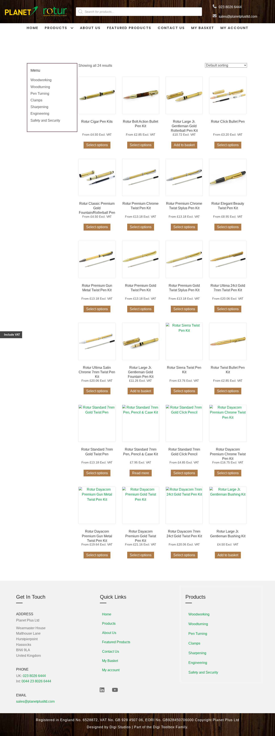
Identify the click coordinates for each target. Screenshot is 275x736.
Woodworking (41, 80)
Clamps (36, 100)
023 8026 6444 (230, 7)
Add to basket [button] (184, 145)
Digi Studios (120, 727)
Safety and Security (45, 120)
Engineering (40, 113)
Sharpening (39, 107)
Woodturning (40, 87)
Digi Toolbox (164, 727)
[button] (102, 689)
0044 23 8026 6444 (36, 681)
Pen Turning (40, 93)
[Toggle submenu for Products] (72, 28)
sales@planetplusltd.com (238, 16)
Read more (140, 473)
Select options (97, 145)
